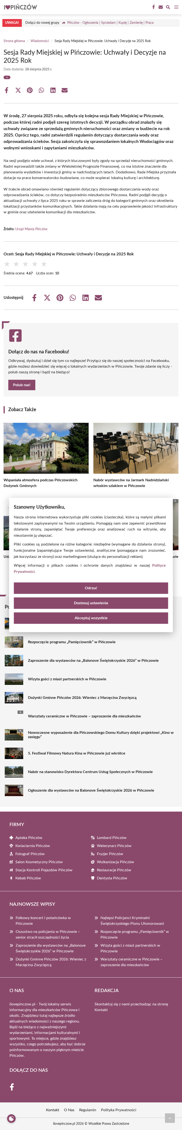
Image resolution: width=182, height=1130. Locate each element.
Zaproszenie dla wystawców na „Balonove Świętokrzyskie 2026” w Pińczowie (93, 660)
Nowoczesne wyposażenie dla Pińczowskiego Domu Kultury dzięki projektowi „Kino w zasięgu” (101, 735)
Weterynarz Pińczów (114, 846)
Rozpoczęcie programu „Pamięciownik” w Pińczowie (72, 642)
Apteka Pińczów (28, 838)
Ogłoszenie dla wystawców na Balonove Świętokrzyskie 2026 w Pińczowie (91, 790)
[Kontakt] (160, 7)
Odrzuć (91, 588)
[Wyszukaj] (168, 8)
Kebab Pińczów (28, 878)
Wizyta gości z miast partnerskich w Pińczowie (67, 679)
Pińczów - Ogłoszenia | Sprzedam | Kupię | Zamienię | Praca (110, 22)
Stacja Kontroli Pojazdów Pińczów (44, 870)
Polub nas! (22, 385)
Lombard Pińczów (112, 838)
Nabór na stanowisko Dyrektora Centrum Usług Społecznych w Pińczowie (90, 772)
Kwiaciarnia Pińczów (32, 846)
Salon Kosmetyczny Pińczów (39, 862)
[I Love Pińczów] (19, 7)
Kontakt (101, 1010)
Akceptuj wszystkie (91, 618)
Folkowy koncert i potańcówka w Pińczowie (43, 920)
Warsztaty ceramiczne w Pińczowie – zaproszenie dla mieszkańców (84, 716)
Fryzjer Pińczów (110, 854)
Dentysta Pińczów (112, 878)
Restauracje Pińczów (114, 870)
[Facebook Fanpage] (153, 7)
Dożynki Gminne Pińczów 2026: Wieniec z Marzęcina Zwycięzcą (82, 698)
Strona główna (14, 41)
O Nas (69, 1110)
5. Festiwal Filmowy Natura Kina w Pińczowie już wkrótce (76, 753)
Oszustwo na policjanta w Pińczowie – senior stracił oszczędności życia (48, 934)
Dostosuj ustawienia (91, 603)
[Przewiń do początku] (170, 1118)
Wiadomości (40, 41)
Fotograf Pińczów (30, 854)
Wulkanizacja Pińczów (115, 862)
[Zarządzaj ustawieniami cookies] (11, 1118)
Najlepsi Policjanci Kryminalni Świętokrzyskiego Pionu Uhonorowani (132, 920)
